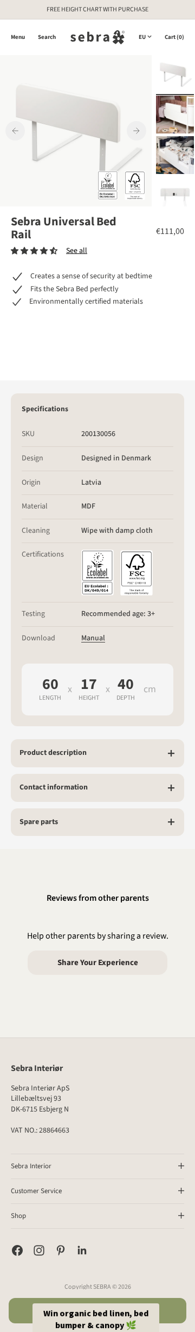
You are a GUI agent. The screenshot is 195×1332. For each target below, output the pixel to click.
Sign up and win (143, 694)
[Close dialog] (182, 627)
